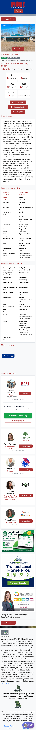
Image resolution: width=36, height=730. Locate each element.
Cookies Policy (9, 726)
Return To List (9, 19)
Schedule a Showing (18, 416)
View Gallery (18, 49)
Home (3, 61)
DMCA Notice (5, 683)
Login (19, 11)
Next (30, 38)
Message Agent (18, 421)
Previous (4, 38)
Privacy (9, 728)
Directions (7, 356)
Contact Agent (19, 102)
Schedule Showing (19, 107)
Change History (8, 373)
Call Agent (19, 112)
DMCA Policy (27, 728)
